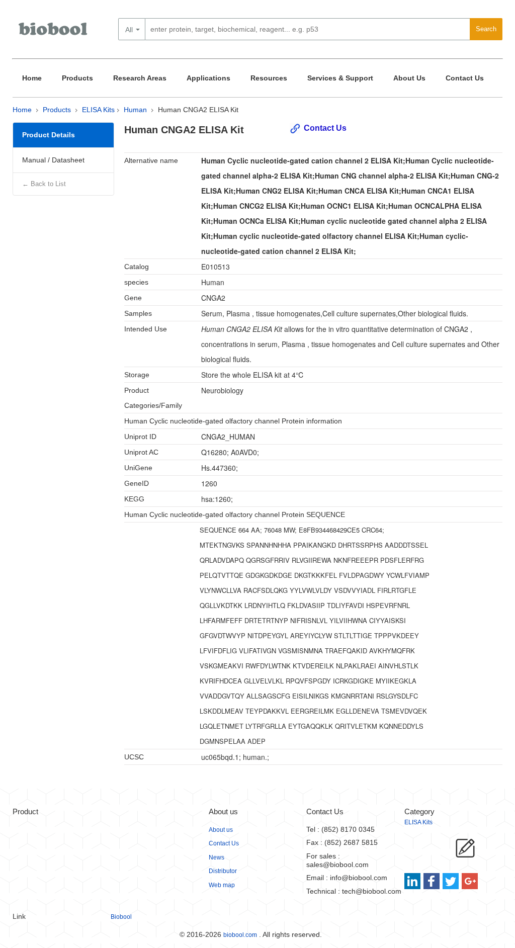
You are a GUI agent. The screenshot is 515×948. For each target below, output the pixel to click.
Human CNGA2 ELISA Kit (198, 110)
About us (221, 829)
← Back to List (44, 184)
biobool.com (240, 934)
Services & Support (340, 78)
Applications (208, 78)
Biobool (121, 916)
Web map (222, 885)
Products (77, 78)
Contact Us (465, 78)
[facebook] (432, 881)
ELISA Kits (98, 110)
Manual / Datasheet (53, 160)
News (216, 857)
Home (32, 78)
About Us (409, 78)
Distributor (223, 871)
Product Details (48, 135)
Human (135, 110)
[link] (413, 881)
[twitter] (451, 881)
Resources (268, 78)
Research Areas (139, 78)
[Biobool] (54, 32)
